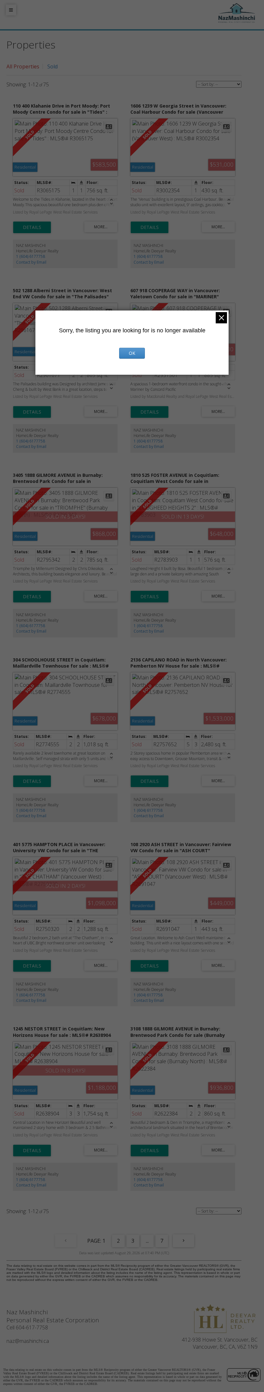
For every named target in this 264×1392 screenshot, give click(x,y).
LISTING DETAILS (32, 227)
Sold (52, 66)
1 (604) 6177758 (30, 256)
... (147, 1240)
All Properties (22, 66)
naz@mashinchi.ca (27, 1340)
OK (132, 353)
